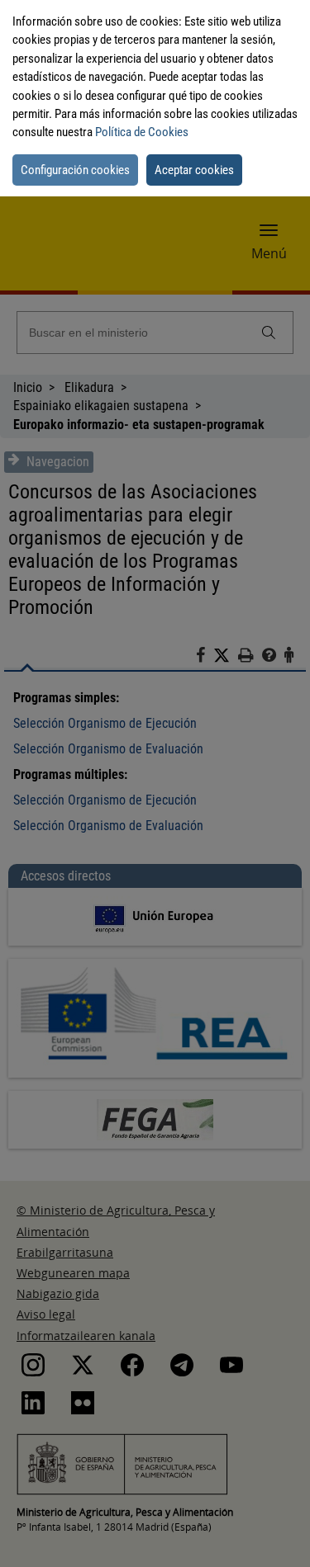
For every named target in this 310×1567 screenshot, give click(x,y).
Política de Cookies (141, 132)
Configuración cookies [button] (75, 170)
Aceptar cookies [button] (194, 170)
